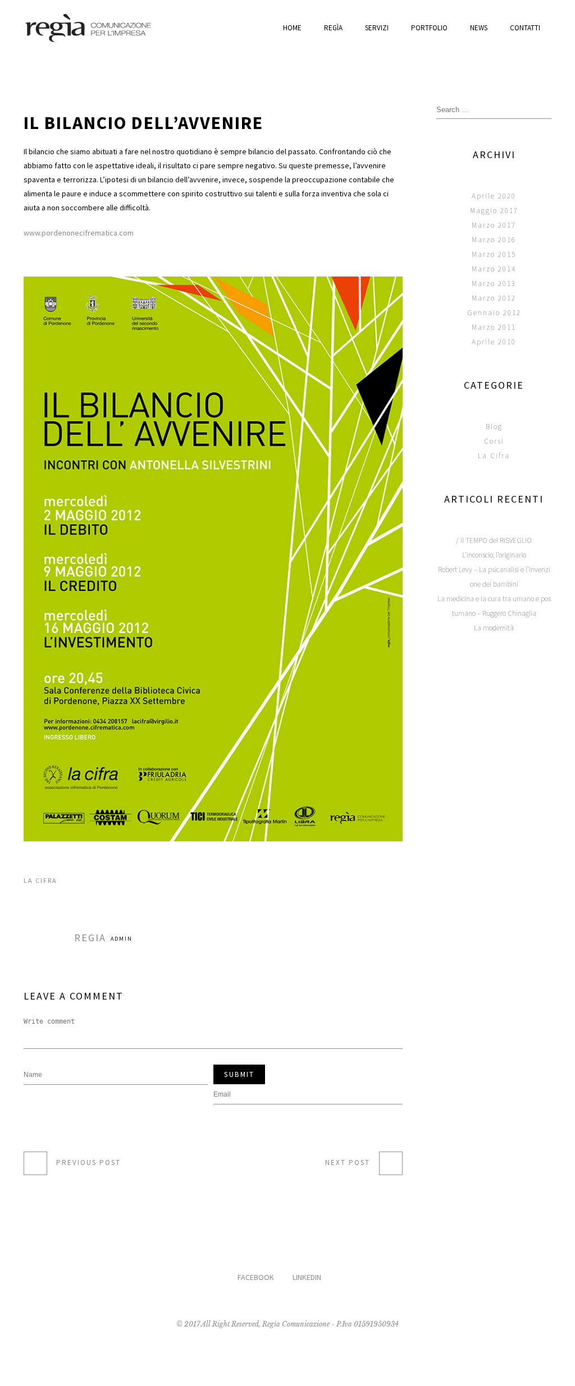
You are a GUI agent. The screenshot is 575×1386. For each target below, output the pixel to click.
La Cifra (40, 880)
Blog (494, 426)
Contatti (525, 28)
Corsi (494, 441)
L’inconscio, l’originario (494, 555)
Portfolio (429, 28)
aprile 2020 (494, 196)
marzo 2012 (494, 298)
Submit (239, 1074)
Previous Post (88, 1162)
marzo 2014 (494, 269)
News (478, 28)
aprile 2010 (494, 342)
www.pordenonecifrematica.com (79, 233)
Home (292, 28)
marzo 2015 (494, 254)
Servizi (377, 28)
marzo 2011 (494, 327)
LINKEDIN (307, 1277)
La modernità (494, 628)
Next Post (347, 1162)
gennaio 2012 (494, 312)
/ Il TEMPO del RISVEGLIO (494, 540)
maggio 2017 (494, 210)
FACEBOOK (256, 1277)
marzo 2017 (494, 225)
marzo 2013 (494, 283)
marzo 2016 (494, 240)
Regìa (333, 28)
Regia (90, 937)
